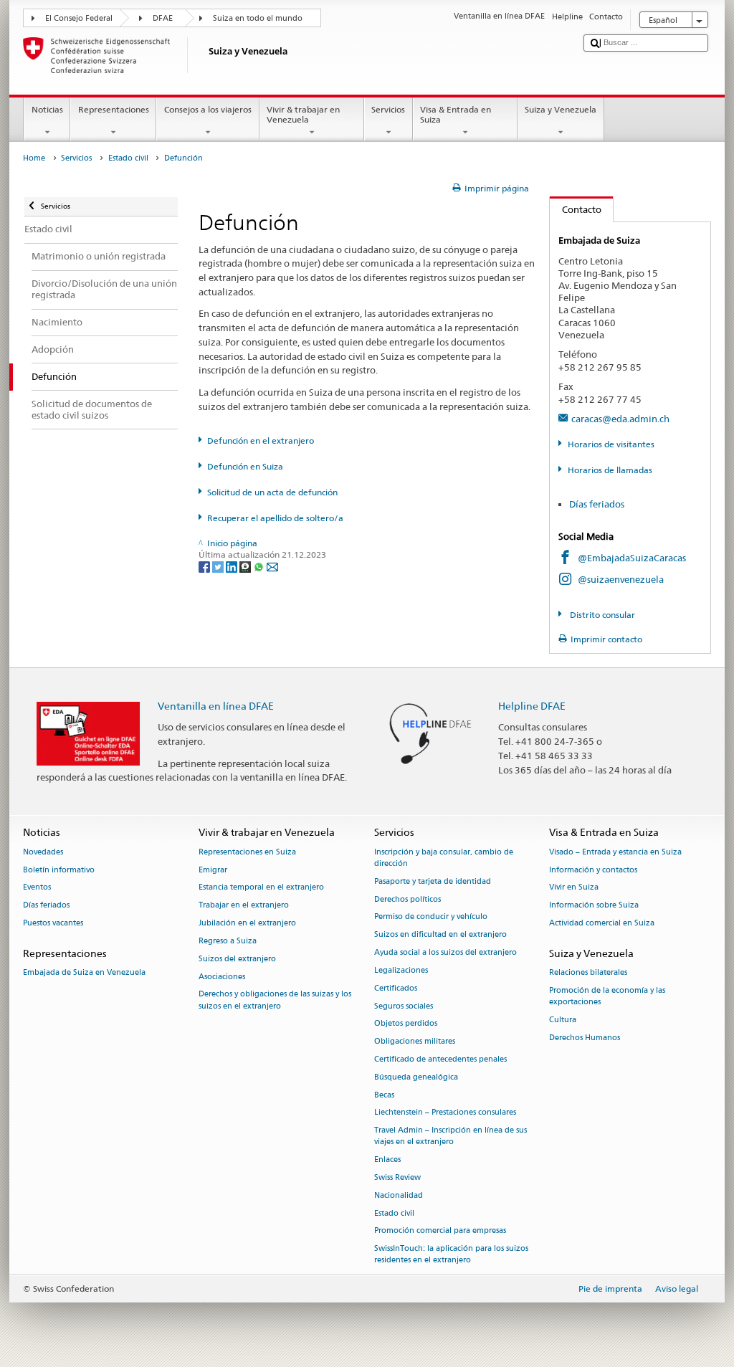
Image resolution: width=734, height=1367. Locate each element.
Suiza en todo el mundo (257, 18)
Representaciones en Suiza (247, 852)
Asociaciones (222, 976)
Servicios (388, 109)
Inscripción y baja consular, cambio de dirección (443, 857)
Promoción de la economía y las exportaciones (607, 996)
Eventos (37, 887)
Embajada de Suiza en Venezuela (84, 972)
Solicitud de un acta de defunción (272, 492)
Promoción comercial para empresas (440, 1231)
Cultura (562, 1019)
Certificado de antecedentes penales (440, 1059)
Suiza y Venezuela (560, 109)
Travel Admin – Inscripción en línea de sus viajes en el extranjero (450, 1136)
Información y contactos (593, 870)
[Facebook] (205, 566)
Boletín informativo (59, 870)
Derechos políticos (407, 899)
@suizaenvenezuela (621, 579)
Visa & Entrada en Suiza (455, 114)
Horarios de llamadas (610, 470)
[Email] (272, 566)
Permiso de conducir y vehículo (430, 917)
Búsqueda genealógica (416, 1077)
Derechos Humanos (584, 1037)
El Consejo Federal (79, 18)
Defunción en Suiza (245, 466)
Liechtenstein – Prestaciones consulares (445, 1113)
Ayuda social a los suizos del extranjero (445, 952)
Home (34, 158)
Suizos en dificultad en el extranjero (440, 935)
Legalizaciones (401, 970)
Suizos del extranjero (237, 958)
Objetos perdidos (405, 1024)
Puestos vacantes (53, 923)
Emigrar (213, 870)
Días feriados (596, 504)
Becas (384, 1095)
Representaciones (113, 109)
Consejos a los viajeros (208, 109)
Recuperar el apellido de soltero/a (275, 518)
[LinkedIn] (232, 566)
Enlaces (387, 1160)
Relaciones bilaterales (588, 972)
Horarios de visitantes (611, 444)
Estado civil (128, 158)
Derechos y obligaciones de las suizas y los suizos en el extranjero (275, 1000)
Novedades (43, 852)
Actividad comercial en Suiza (601, 923)
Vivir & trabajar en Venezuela (303, 114)
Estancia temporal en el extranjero (261, 887)
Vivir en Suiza (574, 887)
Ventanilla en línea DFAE (216, 706)
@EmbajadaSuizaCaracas (632, 557)
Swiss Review (397, 1177)
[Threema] (246, 566)
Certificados (395, 988)
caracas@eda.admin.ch (620, 418)
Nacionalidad (398, 1195)
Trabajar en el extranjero (244, 905)
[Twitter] (219, 566)
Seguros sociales (403, 1006)
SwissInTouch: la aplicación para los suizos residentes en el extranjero (451, 1254)
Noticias (47, 109)
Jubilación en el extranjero (247, 923)
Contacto (575, 209)
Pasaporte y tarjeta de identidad (432, 881)
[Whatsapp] (260, 566)
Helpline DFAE (532, 706)
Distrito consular (601, 614)
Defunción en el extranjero (260, 440)
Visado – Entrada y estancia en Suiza (615, 852)
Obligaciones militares (414, 1042)
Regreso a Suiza (228, 941)
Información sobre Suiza (594, 905)
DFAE (163, 18)
